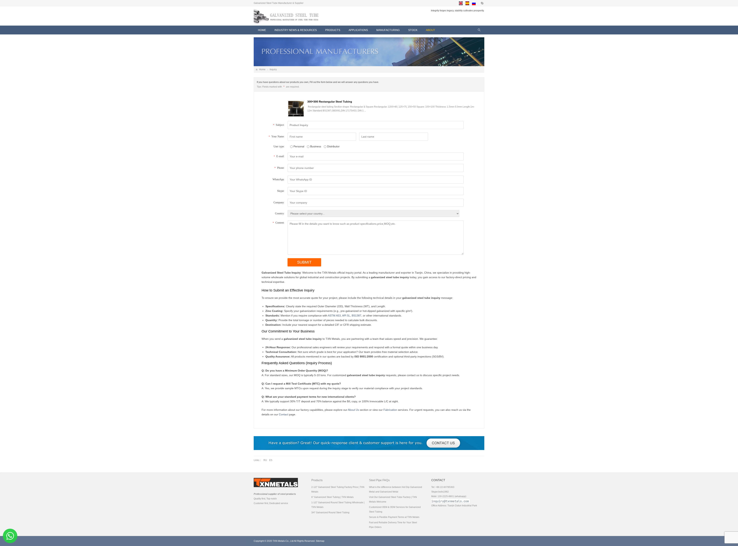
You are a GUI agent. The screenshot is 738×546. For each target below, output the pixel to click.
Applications (358, 30)
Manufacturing (388, 30)
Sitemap (320, 541)
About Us (353, 409)
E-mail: (279, 156)
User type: (279, 146)
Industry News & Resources (295, 30)
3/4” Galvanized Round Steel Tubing (330, 512)
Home (262, 69)
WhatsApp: (279, 179)
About (430, 30)
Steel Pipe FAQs (379, 480)
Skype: (281, 191)
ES (270, 460)
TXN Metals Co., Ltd (283, 541)
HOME (262, 30)
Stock (412, 30)
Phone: (279, 167)
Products (332, 30)
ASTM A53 (334, 315)
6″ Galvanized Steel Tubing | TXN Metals (332, 497)
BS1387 (356, 315)
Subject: (279, 125)
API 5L (346, 315)
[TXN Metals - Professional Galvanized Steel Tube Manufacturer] (287, 16)
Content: (279, 222)
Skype (482, 3)
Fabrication (390, 409)
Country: (280, 213)
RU (265, 460)
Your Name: (277, 136)
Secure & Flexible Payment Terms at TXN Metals (394, 517)
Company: (279, 202)
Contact (283, 414)
